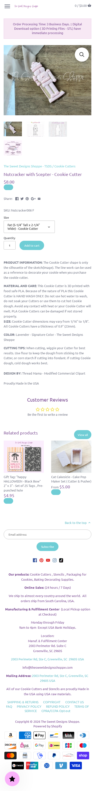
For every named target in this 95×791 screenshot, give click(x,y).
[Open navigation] (7, 6)
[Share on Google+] (33, 198)
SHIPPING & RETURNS (22, 702)
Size (6, 217)
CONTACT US (74, 702)
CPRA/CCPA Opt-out (55, 711)
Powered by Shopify (47, 726)
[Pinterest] (41, 560)
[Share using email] (39, 198)
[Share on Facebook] (17, 198)
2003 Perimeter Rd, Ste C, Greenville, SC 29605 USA (47, 659)
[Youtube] (48, 560)
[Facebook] (35, 560)
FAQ (9, 706)
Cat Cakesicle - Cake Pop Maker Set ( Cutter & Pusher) (71, 479)
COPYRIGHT (51, 702)
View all (83, 435)
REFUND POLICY (58, 706)
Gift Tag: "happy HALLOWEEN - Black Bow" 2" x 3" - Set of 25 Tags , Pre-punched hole (23, 483)
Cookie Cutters (65, 166)
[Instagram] (55, 560)
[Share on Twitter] (22, 198)
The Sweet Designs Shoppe (60, 721)
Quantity (9, 238)
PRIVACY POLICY (29, 706)
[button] (82, 55)
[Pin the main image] (27, 198)
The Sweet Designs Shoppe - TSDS (28, 166)
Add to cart (31, 245)
